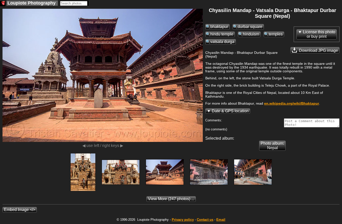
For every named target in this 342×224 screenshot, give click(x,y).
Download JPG (318, 50)
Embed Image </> (19, 209)
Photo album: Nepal (272, 145)
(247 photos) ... (171, 199)
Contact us (205, 219)
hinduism (251, 34)
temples (276, 34)
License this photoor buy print (319, 34)
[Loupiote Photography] (2, 3)
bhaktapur (219, 27)
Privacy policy (183, 219)
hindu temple (221, 34)
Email (220, 219)
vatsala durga (222, 42)
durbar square (250, 27)
